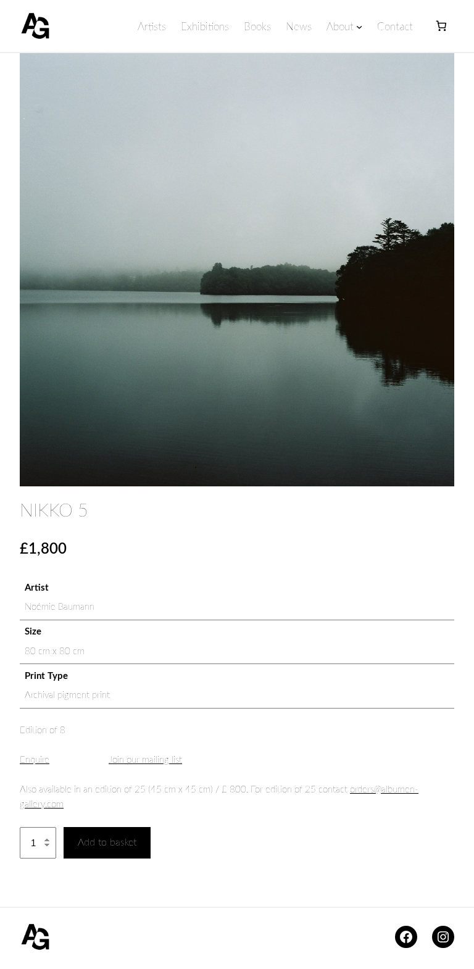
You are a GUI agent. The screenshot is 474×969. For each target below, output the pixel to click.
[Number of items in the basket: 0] (441, 26)
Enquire (34, 760)
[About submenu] (359, 26)
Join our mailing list (145, 760)
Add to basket (107, 842)
